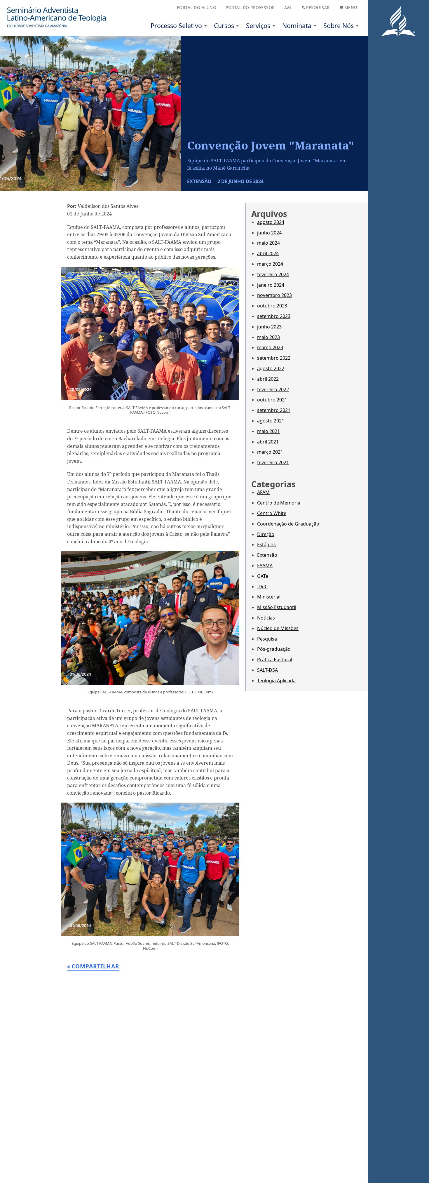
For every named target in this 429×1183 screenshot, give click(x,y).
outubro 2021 (272, 399)
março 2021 (270, 452)
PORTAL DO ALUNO (197, 7)
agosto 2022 (270, 368)
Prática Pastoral (274, 659)
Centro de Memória (278, 503)
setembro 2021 (273, 410)
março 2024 (270, 264)
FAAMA (265, 565)
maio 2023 (268, 337)
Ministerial (268, 597)
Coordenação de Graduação (288, 524)
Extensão (267, 555)
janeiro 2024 (270, 285)
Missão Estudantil (276, 607)
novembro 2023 (274, 295)
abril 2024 (268, 253)
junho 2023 (269, 326)
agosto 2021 (270, 420)
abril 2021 (268, 442)
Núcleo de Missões (278, 628)
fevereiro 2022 (273, 389)
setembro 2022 (273, 358)
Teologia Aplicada (276, 680)
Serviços (258, 25)
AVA (288, 7)
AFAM (263, 492)
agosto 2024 (270, 222)
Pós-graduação (274, 649)
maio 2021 (268, 431)
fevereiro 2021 (273, 462)
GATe (262, 576)
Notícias (266, 618)
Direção (265, 534)
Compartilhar (95, 966)
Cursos (224, 25)
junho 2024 (269, 232)
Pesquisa (267, 639)
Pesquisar (318, 7)
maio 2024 (268, 243)
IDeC (262, 586)
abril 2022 (268, 379)
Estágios (266, 544)
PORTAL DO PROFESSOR (250, 7)
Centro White (271, 513)
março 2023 (270, 347)
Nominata (296, 25)
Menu (350, 7)
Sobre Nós (338, 25)
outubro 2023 (272, 305)
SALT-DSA (267, 670)
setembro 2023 (273, 316)
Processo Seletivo (176, 25)
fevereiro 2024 (273, 274)
